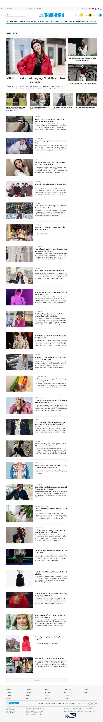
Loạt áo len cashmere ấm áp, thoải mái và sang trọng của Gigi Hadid (50, 380)
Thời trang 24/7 (39, 116)
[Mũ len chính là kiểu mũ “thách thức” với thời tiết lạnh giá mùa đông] (19, 622)
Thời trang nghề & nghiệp (41, 376)
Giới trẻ (42, 21)
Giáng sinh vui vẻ (42, 234)
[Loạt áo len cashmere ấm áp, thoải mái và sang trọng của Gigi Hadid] (19, 384)
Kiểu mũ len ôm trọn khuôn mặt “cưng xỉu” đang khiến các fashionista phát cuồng (51, 466)
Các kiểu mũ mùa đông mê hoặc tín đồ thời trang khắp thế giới (51, 551)
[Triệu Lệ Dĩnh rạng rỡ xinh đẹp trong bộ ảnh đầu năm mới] (19, 513)
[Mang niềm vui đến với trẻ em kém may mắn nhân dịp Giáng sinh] (19, 232)
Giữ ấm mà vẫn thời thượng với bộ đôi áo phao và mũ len (36, 80)
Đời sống (31, 21)
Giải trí (61, 21)
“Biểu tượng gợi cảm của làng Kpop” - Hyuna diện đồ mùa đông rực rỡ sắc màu (50, 531)
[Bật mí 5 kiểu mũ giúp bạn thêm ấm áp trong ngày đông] (40, 99)
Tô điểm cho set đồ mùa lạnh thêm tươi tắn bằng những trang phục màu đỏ (51, 595)
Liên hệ (41, 9)
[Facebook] (96, 9)
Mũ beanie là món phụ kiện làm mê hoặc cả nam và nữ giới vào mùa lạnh (51, 358)
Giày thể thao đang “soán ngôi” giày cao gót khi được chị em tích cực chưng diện (50, 445)
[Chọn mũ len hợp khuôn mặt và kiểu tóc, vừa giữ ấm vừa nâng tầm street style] (19, 492)
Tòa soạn (59, 703)
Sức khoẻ (28, 692)
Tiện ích (36, 9)
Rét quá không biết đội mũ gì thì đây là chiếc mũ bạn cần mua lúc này (51, 293)
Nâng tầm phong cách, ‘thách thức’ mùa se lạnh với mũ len (82, 59)
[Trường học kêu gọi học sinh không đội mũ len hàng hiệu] (19, 643)
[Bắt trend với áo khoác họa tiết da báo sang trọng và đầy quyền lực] (19, 340)
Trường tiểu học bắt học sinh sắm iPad (48, 643)
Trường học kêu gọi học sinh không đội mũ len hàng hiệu (50, 638)
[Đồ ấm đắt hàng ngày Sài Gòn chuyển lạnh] (19, 665)
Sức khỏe (36, 21)
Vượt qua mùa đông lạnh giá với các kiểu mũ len (62, 107)
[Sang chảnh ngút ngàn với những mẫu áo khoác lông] (19, 146)
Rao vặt (86, 692)
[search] (16, 15)
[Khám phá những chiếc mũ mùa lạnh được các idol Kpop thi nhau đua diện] (19, 167)
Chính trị (11, 21)
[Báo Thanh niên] (12, 703)
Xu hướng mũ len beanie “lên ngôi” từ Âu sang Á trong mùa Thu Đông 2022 (51, 401)
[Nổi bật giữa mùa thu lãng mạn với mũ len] (82, 72)
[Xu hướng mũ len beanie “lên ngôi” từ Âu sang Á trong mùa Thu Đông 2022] (19, 405)
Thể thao (66, 21)
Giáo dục (47, 21)
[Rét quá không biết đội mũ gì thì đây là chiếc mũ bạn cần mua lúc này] (19, 297)
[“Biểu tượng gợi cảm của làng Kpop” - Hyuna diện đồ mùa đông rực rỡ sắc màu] (19, 535)
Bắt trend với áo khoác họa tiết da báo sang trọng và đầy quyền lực (51, 337)
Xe (77, 21)
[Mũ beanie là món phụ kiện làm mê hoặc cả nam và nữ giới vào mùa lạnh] (19, 362)
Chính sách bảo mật (68, 703)
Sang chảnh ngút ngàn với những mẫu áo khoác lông (51, 142)
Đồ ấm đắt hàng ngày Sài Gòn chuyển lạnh (50, 658)
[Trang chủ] (7, 21)
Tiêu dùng (85, 21)
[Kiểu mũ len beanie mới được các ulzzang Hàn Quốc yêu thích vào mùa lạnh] (19, 124)
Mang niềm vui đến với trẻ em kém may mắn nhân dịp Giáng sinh (50, 228)
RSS (53, 703)
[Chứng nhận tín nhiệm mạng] (70, 716)
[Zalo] (101, 9)
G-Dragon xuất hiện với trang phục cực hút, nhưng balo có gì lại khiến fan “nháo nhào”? (50, 423)
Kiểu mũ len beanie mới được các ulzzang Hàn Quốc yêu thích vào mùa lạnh (50, 120)
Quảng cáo (47, 703)
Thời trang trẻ (92, 21)
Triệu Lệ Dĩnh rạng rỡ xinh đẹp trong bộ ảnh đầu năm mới (51, 510)
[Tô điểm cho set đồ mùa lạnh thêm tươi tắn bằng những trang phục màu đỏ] (19, 600)
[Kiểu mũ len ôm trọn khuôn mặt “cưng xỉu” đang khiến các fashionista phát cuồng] (19, 470)
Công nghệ (72, 21)
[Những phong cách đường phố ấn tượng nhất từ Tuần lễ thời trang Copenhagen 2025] (16, 99)
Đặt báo (40, 703)
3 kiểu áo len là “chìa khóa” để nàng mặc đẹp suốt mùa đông (51, 573)
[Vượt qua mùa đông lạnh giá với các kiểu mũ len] (63, 99)
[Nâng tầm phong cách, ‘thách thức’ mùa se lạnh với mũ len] (82, 47)
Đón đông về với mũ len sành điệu (85, 107)
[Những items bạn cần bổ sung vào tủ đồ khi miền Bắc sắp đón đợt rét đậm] (19, 210)
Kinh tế (26, 21)
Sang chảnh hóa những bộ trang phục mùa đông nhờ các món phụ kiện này (51, 250)
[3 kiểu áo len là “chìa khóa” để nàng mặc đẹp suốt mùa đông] (19, 578)
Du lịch (52, 21)
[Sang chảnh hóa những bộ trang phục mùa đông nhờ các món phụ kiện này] (19, 254)
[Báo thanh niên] (51, 15)
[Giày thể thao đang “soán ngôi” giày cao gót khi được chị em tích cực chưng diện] (19, 448)
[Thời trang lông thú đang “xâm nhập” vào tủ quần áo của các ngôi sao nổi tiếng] (19, 319)
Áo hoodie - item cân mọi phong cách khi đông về (50, 185)
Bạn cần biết (29, 9)
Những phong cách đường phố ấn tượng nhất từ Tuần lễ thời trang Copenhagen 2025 (15, 108)
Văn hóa (57, 21)
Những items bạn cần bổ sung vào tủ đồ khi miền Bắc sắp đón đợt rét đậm (51, 207)
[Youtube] (93, 9)
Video (79, 21)
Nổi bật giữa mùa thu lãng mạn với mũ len (82, 83)
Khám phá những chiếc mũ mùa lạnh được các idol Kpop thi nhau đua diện (50, 163)
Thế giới (21, 21)
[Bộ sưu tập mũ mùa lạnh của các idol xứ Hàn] (19, 275)
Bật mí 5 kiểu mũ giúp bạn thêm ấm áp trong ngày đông (39, 107)
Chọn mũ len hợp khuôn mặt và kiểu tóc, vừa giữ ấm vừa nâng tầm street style (51, 488)
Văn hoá (47, 692)
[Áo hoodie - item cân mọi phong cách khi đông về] (19, 189)
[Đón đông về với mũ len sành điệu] (86, 99)
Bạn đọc (86, 689)
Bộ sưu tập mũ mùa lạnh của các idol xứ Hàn (49, 271)
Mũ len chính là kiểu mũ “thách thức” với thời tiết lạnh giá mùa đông (50, 616)
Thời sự (16, 21)
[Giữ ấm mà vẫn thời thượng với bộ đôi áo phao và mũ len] (36, 56)
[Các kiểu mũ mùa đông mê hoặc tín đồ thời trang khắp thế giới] (19, 557)
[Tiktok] (98, 9)
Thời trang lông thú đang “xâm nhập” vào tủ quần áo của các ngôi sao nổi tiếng (49, 315)
